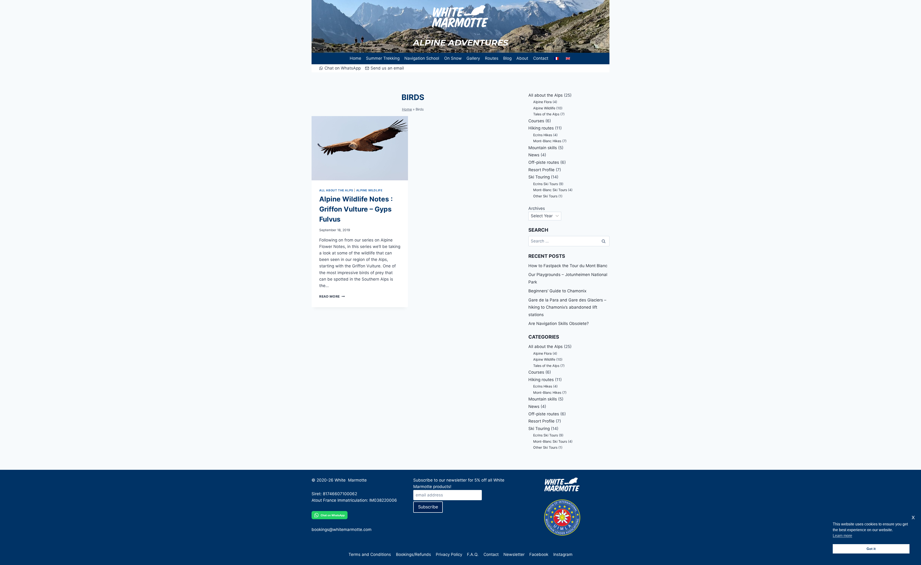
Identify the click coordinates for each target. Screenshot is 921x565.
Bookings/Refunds (413, 554)
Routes (491, 58)
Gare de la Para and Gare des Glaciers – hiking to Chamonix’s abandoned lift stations (567, 307)
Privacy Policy (449, 554)
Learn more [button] (842, 536)
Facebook (538, 554)
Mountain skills (542, 147)
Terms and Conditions (369, 554)
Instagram (563, 554)
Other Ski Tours (545, 196)
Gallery (473, 58)
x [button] (913, 517)
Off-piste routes (543, 162)
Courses (536, 120)
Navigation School (421, 58)
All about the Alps (336, 190)
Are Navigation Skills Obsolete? (558, 323)
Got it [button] (871, 549)
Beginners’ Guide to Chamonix (557, 290)
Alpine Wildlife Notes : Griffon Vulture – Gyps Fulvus (356, 209)
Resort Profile (541, 169)
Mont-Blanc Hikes (547, 141)
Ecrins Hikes (542, 135)
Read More (332, 296)
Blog (507, 58)
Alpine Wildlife (369, 190)
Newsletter (514, 554)
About (522, 58)
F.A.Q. (472, 554)
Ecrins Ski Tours (545, 184)
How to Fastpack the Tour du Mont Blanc (567, 265)
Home (355, 58)
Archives (536, 208)
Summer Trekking (383, 58)
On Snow (453, 58)
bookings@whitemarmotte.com (342, 529)
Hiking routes (541, 128)
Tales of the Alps (546, 114)
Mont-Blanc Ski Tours (550, 190)
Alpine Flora (542, 102)
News (533, 155)
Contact (540, 58)
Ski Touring (539, 177)
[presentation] (360, 148)
